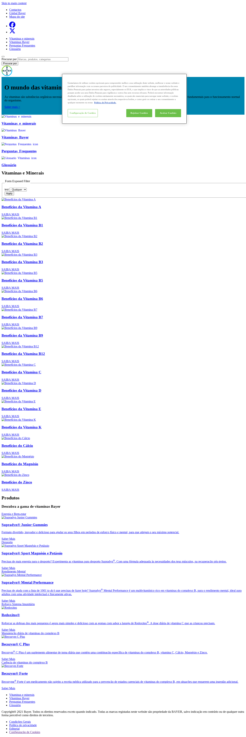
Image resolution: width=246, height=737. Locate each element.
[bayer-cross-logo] (7, 75)
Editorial (14, 728)
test (7, 189)
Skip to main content (14, 3)
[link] (123, 207)
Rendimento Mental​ (14, 571)
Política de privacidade (23, 725)
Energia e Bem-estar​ (14, 514)
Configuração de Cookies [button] (24, 732)
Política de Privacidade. (105, 102)
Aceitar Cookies (168, 113)
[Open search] (3, 56)
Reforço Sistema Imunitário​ (18, 604)
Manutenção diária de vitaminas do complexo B (30, 633)
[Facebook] (12, 26)
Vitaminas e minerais (21, 38)
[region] (124, 99)
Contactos (15, 9)
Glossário (15, 49)
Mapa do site (17, 16)
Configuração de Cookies (83, 113)
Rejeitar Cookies (139, 113)
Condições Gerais (20, 721)
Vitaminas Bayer (19, 42)
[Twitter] (12, 32)
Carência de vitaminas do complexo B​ (25, 662)
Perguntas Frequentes (22, 45)
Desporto (7, 542)
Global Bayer (17, 13)
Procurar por (9, 59)
